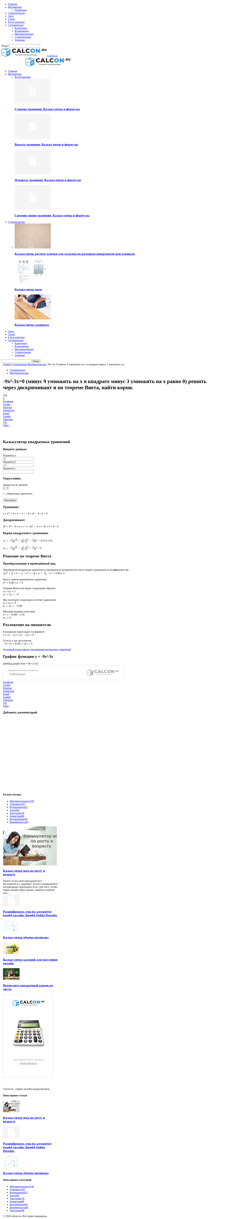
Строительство (16, 13)
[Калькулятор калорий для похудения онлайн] (11, 953)
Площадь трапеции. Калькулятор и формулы (48, 180)
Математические (24, 34)
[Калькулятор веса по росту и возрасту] (30, 864)
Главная (12, 4)
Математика (15, 7)
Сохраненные (16, 25)
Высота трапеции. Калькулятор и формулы (46, 144)
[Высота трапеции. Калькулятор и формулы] (33, 138)
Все (17, 77)
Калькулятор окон (28, 289)
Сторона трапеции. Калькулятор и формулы (47, 109)
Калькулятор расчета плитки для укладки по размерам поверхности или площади (75, 254)
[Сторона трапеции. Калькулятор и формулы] (33, 102)
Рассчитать (10, 500)
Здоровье (20, 40)
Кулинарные (22, 31)
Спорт (11, 19)
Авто (11, 16)
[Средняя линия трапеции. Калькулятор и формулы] (33, 209)
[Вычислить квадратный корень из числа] (11, 979)
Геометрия (20, 10)
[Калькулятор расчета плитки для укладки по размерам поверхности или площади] (33, 247)
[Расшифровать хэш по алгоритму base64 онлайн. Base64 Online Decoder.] (11, 905)
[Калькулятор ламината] (33, 318)
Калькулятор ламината (32, 325)
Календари (21, 28)
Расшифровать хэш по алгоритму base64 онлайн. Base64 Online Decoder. (30, 913)
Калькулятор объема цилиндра (26, 937)
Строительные (23, 37)
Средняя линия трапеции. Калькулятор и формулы (52, 215)
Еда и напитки (16, 22)
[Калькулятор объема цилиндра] (11, 931)
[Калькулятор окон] (33, 283)
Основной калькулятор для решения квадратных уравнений (37, 649)
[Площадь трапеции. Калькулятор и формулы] (33, 173)
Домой (7, 364)
